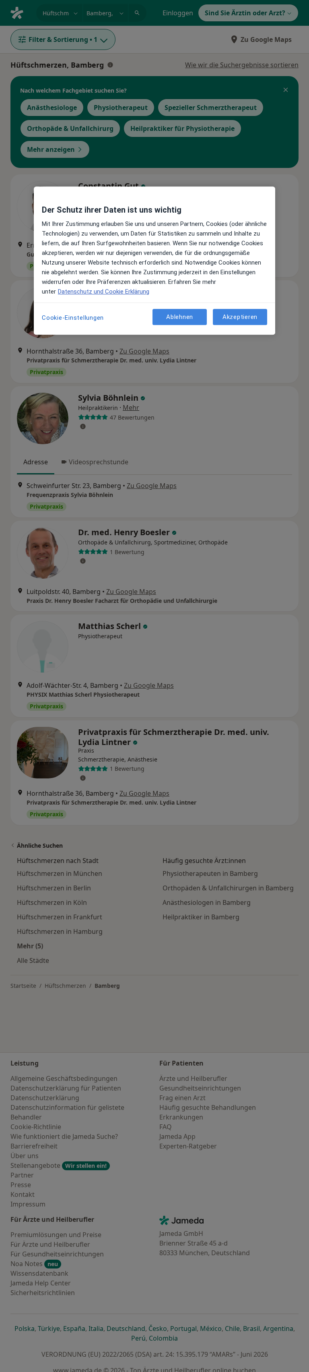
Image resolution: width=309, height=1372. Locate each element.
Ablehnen (179, 317)
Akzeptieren (240, 317)
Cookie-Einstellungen (73, 317)
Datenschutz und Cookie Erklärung (103, 291)
